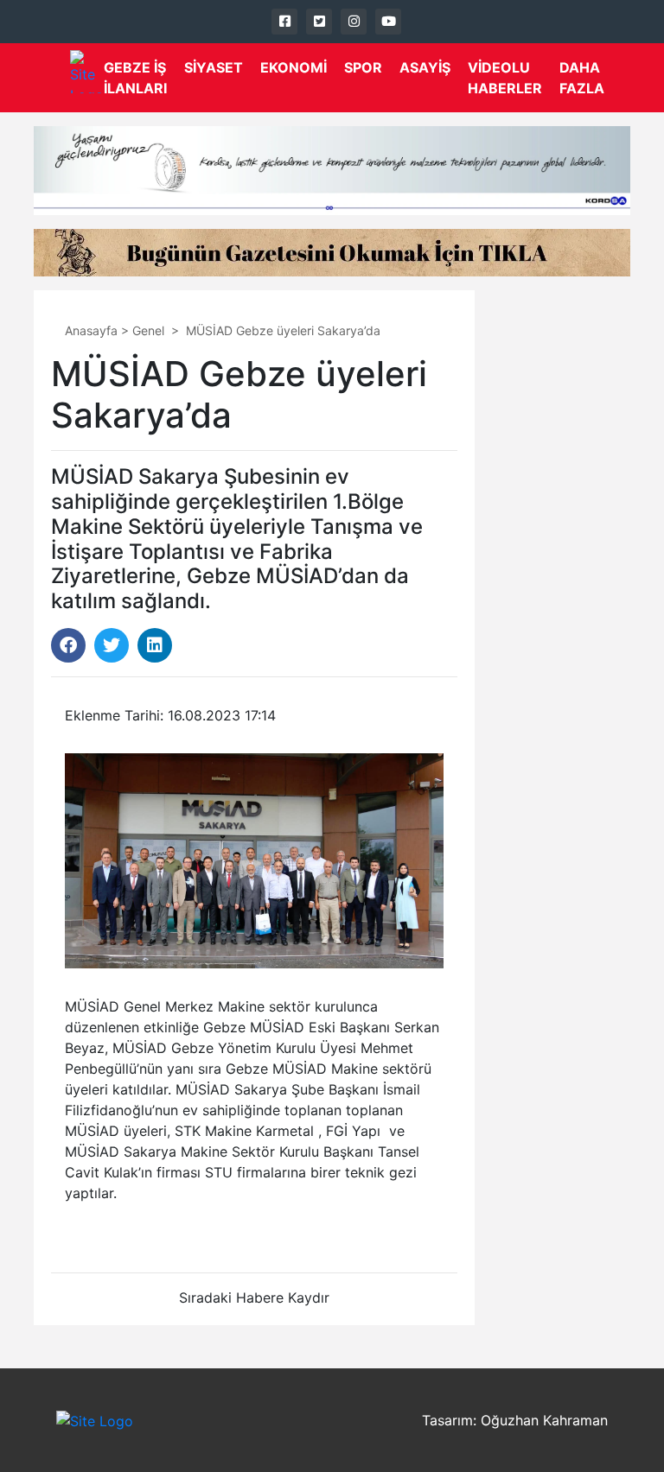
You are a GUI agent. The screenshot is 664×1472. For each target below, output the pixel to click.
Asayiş (424, 67)
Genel (148, 330)
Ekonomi (293, 67)
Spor (363, 67)
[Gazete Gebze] (87, 71)
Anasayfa (91, 330)
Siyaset (213, 67)
